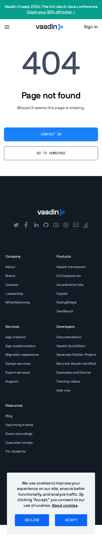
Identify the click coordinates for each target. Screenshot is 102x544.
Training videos (68, 381)
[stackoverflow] (86, 225)
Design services (18, 363)
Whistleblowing (17, 302)
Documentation (68, 337)
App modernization (20, 346)
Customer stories (19, 443)
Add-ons (63, 390)
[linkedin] (36, 225)
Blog (9, 416)
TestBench (64, 311)
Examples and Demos (73, 372)
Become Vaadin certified (76, 363)
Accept (71, 520)
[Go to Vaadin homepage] (49, 27)
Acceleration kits (70, 285)
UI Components (68, 276)
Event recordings (19, 434)
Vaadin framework (71, 267)
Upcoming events (19, 425)
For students (15, 451)
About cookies (64, 506)
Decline (32, 520)
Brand (10, 276)
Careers (11, 285)
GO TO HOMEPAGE (51, 153)
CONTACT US (51, 134)
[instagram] (66, 225)
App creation (15, 337)
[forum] (76, 225)
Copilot (62, 294)
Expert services (17, 372)
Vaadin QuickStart (71, 346)
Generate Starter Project (76, 355)
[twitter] (16, 225)
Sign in (91, 27)
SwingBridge (66, 302)
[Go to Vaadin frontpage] (51, 212)
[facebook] (26, 225)
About (10, 267)
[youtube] (56, 225)
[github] (46, 225)
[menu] (7, 27)
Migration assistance (22, 355)
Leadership (14, 294)
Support (11, 381)
